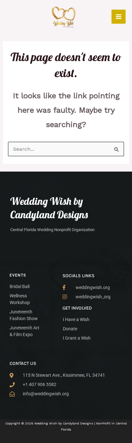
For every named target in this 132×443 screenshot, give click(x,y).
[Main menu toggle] (118, 17)
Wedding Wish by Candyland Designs (49, 208)
